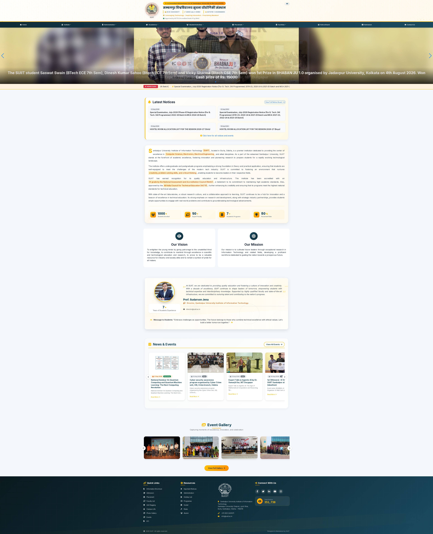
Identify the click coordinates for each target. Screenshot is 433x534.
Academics (152, 25)
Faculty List (151, 501)
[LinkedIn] (269, 491)
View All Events (273, 344)
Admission (368, 25)
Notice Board (325, 25)
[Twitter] (263, 491)
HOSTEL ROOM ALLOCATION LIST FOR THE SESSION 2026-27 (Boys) (250, 129)
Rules (186, 509)
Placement (238, 25)
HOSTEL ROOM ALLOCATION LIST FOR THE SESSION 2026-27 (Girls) (180, 129)
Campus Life (151, 509)
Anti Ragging (151, 505)
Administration (109, 25)
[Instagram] (281, 491)
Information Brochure (154, 489)
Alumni (186, 513)
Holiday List (188, 497)
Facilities (281, 25)
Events (149, 517)
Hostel (186, 505)
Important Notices (190, 489)
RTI (148, 521)
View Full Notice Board (274, 102)
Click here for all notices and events (217, 135)
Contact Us (411, 25)
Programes (188, 501)
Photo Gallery (152, 513)
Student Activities (195, 25)
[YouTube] (275, 491)
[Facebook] (257, 491)
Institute (66, 25)
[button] (208, 81)
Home (24, 25)
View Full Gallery (215, 468)
